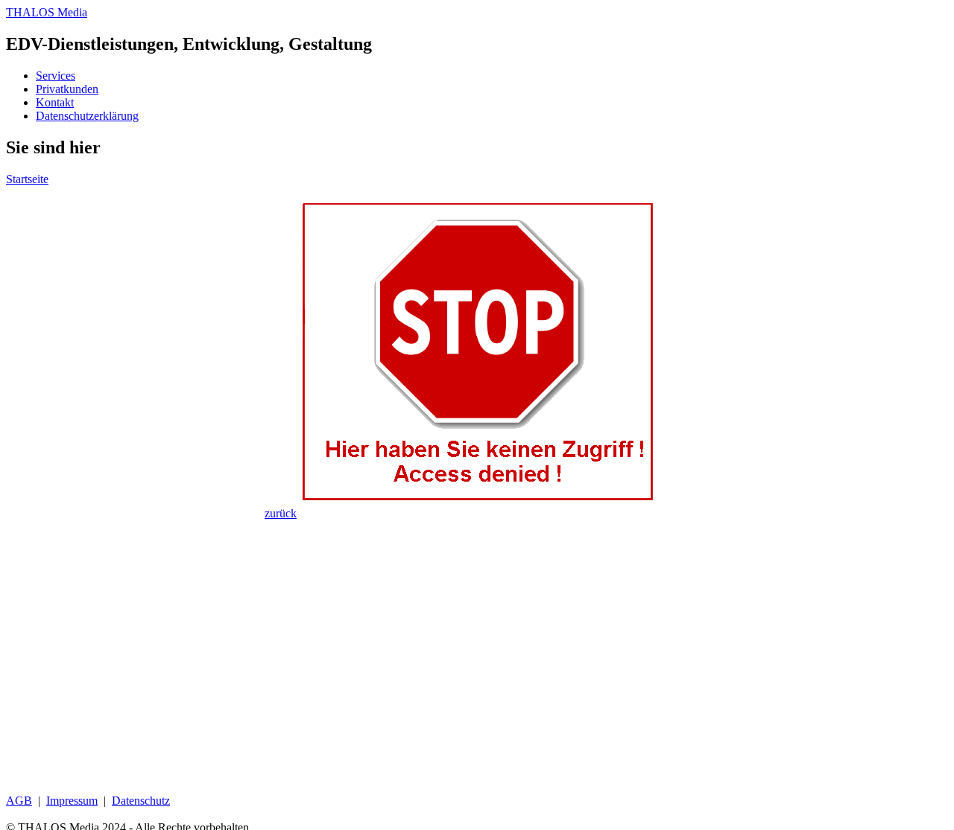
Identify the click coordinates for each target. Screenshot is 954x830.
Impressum (72, 800)
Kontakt (55, 102)
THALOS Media (46, 12)
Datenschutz (141, 800)
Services (55, 75)
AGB (19, 800)
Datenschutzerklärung (87, 115)
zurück (281, 513)
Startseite (27, 179)
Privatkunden (67, 89)
